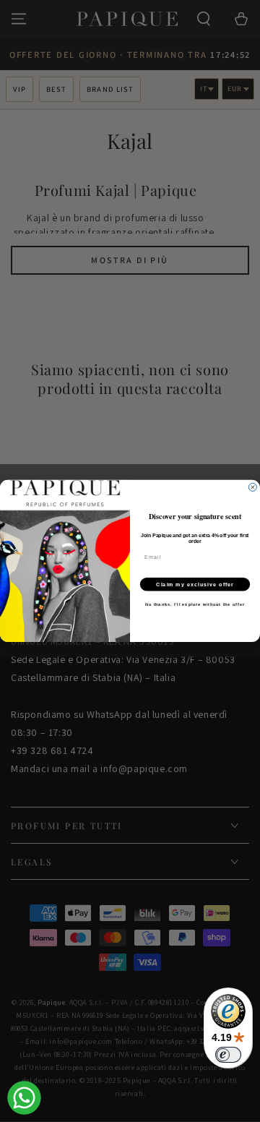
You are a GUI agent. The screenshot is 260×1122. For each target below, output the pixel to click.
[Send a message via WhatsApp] (24, 1098)
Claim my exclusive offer (195, 584)
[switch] (228, 1055)
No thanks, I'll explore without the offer (195, 604)
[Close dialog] (252, 488)
